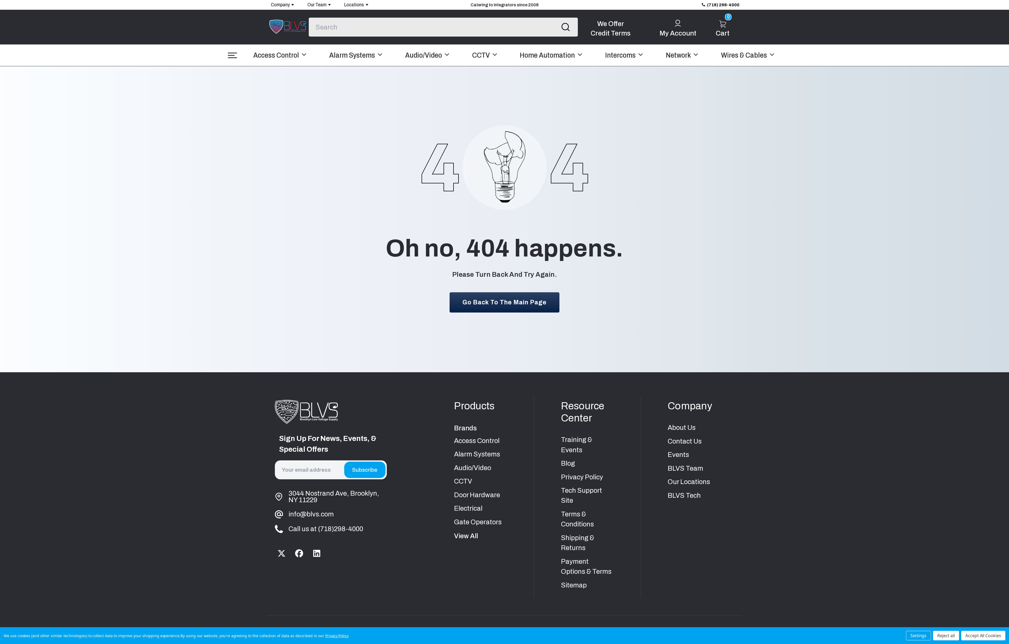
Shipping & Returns (577, 542)
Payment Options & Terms (586, 566)
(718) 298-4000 (723, 5)
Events (678, 454)
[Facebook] (299, 553)
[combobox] (443, 27)
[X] (281, 553)
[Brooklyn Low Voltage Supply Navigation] (233, 55)
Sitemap (574, 585)
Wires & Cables (744, 55)
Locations (354, 4)
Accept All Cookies (983, 635)
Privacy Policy (582, 477)
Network (679, 55)
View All (466, 536)
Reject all (946, 635)
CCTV (481, 55)
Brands (465, 428)
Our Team (317, 4)
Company (280, 4)
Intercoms (621, 55)
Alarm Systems (352, 55)
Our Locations (689, 481)
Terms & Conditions (577, 519)
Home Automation (548, 55)
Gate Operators (478, 522)
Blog (568, 463)
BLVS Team (685, 468)
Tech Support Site (581, 495)
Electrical (468, 508)
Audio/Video (424, 55)
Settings (918, 635)
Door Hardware (477, 495)
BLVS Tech (684, 495)
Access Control (276, 55)
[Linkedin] (316, 553)
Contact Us (685, 441)
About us (682, 427)
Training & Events (576, 444)
